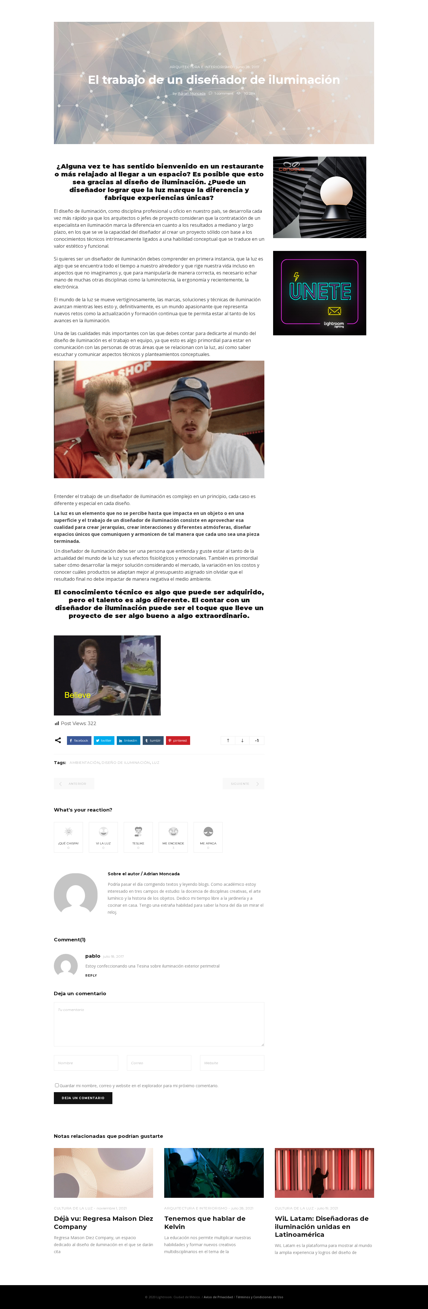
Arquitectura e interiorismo (201, 67)
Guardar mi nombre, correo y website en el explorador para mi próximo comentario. (139, 1085)
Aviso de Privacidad (218, 1297)
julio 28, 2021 (242, 1208)
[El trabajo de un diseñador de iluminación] (76, 895)
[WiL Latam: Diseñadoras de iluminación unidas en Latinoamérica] (324, 1173)
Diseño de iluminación (126, 762)
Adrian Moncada (192, 93)
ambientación (85, 762)
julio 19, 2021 (327, 1208)
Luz (156, 762)
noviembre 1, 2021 (112, 1208)
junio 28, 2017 (247, 67)
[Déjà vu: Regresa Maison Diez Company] (103, 1173)
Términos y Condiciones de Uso (259, 1297)
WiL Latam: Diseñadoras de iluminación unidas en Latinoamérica (322, 1226)
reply (91, 975)
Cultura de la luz (73, 1208)
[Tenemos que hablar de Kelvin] (213, 1173)
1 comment (224, 93)
